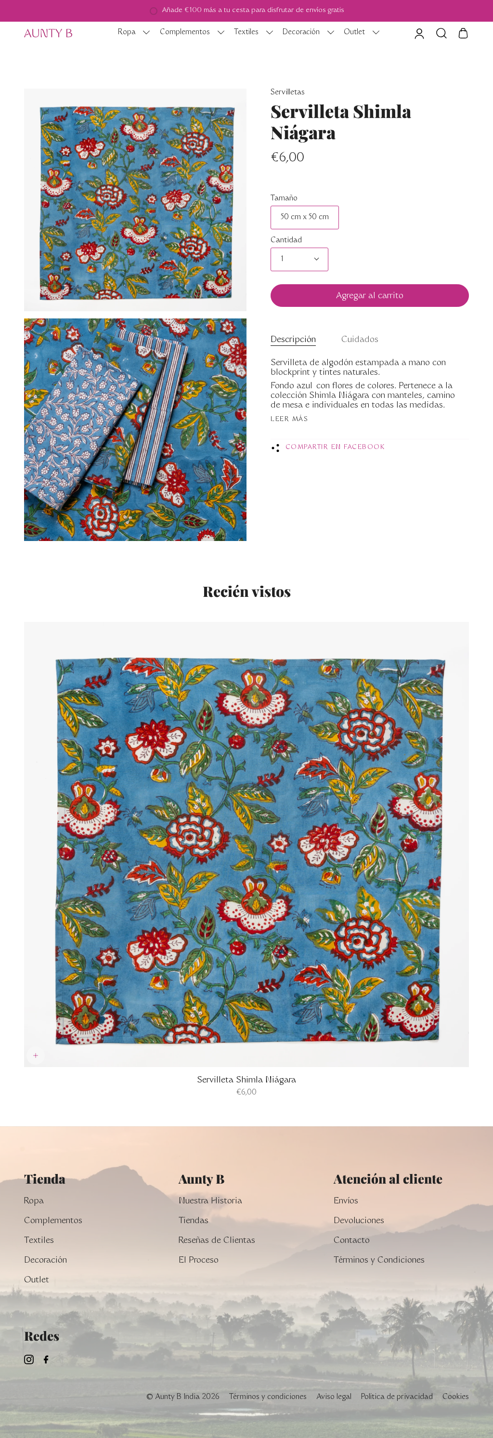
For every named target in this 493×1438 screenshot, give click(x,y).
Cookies (455, 1397)
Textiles (39, 1241)
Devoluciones (359, 1221)
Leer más (289, 419)
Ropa (34, 1202)
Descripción (293, 340)
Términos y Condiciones (379, 1261)
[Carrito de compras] (463, 33)
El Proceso (199, 1261)
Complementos (53, 1221)
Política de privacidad (397, 1397)
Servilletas (288, 92)
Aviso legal (333, 1397)
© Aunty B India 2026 (183, 1397)
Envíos (346, 1202)
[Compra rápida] (35, 1055)
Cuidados (359, 340)
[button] (131, 33)
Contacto (352, 1241)
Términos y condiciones (268, 1397)
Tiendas (193, 1221)
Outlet (36, 1281)
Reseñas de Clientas (217, 1241)
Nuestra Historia (210, 1202)
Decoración (45, 1261)
